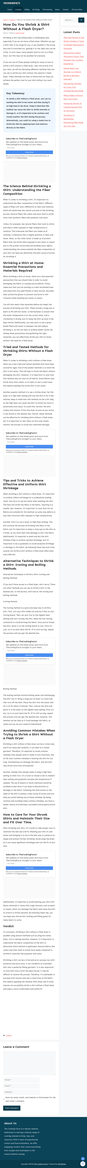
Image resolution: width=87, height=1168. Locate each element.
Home (9, 10)
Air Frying (36, 10)
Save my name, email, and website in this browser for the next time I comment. (31, 1099)
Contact (66, 10)
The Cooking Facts (41, 1164)
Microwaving (47, 10)
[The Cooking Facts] (11, 3)
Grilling (26, 10)
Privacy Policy (77, 10)
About (57, 10)
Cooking (18, 10)
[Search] (81, 20)
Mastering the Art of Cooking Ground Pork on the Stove (73, 107)
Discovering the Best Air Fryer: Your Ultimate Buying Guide (73, 87)
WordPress (62, 1164)
